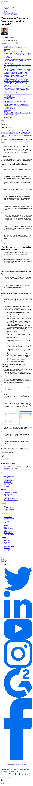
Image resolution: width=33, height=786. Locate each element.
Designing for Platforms (25, 65)
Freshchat (26, 94)
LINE (12, 88)
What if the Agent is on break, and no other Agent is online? (16, 131)
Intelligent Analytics (9, 98)
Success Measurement (19, 101)
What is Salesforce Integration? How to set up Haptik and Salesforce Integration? (17, 467)
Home (5, 11)
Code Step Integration (9, 69)
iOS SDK (24, 89)
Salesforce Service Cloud (10, 14)
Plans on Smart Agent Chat (16, 62)
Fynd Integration (19, 81)
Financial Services (8, 507)
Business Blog (7, 525)
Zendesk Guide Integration (16, 73)
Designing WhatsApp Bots (10, 66)
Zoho (30, 94)
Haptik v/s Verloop (8, 533)
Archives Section (26, 60)
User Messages (22, 52)
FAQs (13, 108)
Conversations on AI (9, 534)
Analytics (6, 62)
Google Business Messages (21, 88)
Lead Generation (8, 494)
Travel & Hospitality (9, 509)
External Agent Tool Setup (10, 13)
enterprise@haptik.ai (25, 774)
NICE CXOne (7, 95)
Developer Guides (8, 68)
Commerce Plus (8, 102)
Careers (6, 543)
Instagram (23, 86)
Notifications (7, 99)
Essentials (6, 52)
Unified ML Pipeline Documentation (20, 105)
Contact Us (7, 8)
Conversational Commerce (10, 492)
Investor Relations (8, 551)
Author (10, 777)
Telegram (6, 89)
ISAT (5, 522)
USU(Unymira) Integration (16, 76)
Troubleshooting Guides (10, 107)
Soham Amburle (10, 37)
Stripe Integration (14, 79)
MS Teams (11, 89)
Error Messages (8, 108)
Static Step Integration (20, 69)
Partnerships (7, 549)
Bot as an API (18, 89)
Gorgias (14, 95)
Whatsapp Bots (22, 54)
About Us (6, 542)
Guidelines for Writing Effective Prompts (14, 113)
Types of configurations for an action (15, 115)
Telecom (6, 510)
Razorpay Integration (15, 75)
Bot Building (7, 50)
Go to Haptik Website (9, 7)
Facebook (17, 86)
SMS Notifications (8, 101)
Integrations (7, 486)
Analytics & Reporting (9, 97)
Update (3, 124)
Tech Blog (6, 524)
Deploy (9, 47)
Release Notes (7, 110)
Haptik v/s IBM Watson (10, 531)
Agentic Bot (7, 111)
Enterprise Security (8, 484)
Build (5, 47)
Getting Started (7, 46)
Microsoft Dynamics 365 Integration (19, 84)
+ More (2, 120)
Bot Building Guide (19, 104)
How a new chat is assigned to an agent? (11, 130)
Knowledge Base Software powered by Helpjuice (16, 764)
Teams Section (18, 60)
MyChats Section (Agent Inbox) (23, 59)
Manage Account (19, 47)
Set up (5, 59)
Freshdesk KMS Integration (17, 72)
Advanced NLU (8, 479)
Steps (17, 52)
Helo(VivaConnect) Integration (12, 78)
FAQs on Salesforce (9, 469)
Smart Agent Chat (8, 57)
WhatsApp (12, 86)
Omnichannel (7, 482)
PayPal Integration (23, 79)
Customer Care (7, 495)
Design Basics (7, 65)
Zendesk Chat (7, 94)
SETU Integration (14, 70)
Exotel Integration (23, 70)
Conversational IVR (9, 498)
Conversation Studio (9, 476)
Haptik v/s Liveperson (9, 530)
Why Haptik (7, 540)
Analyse (13, 47)
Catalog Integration (9, 104)
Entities (11, 53)
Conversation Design (9, 63)
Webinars (6, 521)
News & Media (8, 545)
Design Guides (15, 65)
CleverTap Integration (9, 81)
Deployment (7, 85)
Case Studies (7, 520)
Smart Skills (12, 52)
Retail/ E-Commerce (9, 506)
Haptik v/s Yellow (8, 528)
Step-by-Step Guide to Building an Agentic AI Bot (17, 113)
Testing (16, 54)
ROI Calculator (8, 517)
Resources (6, 527)
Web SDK (6, 86)
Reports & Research (9, 518)
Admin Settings (11, 59)
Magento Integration (15, 82)
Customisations (24, 53)
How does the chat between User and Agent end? (15, 133)
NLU (27, 54)
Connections (17, 53)
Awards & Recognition (10, 546)
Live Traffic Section (9, 60)
